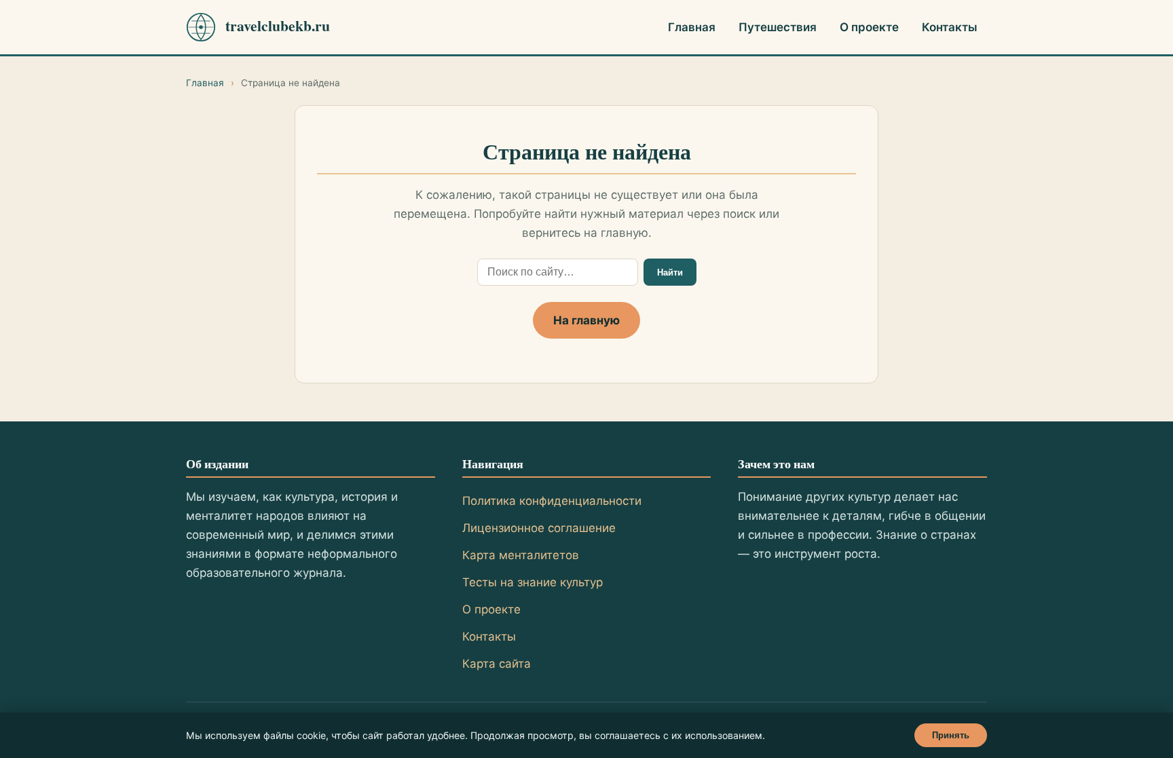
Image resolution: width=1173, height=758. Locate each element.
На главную (586, 320)
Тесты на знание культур (532, 582)
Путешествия (778, 27)
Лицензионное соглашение (539, 528)
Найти (670, 272)
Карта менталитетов (520, 555)
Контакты (950, 27)
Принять (950, 735)
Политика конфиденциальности (551, 501)
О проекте (869, 27)
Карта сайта (496, 663)
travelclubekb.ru (277, 26)
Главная (691, 27)
